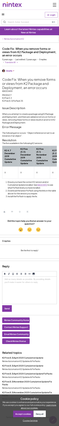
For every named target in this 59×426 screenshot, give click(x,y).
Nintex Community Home (16, 320)
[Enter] (4, 22)
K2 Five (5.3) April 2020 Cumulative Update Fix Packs (27, 373)
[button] (3, 15)
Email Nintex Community (16, 334)
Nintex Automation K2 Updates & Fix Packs (21, 361)
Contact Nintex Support (16, 327)
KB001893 (42, 185)
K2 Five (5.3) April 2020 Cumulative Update (22, 357)
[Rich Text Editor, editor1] (29, 290)
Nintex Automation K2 (14, 39)
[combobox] (29, 22)
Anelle (9, 71)
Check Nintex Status (16, 341)
